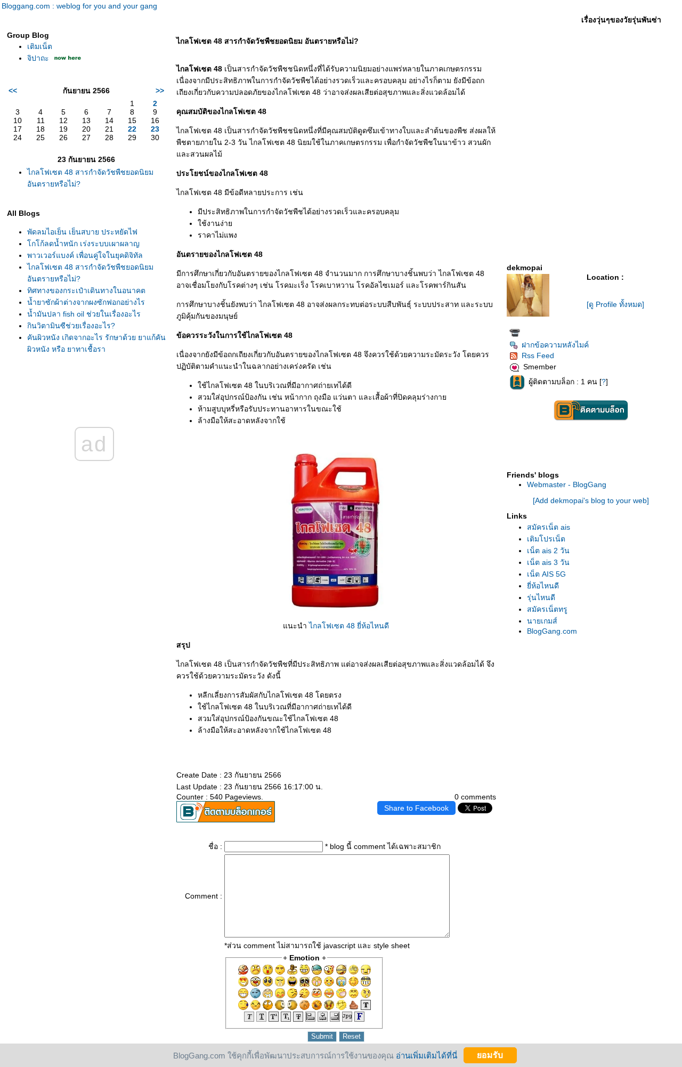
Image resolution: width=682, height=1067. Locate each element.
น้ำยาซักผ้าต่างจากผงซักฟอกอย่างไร (86, 302)
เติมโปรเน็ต (546, 539)
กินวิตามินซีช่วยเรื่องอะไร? (71, 325)
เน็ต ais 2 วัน (548, 550)
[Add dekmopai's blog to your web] (591, 500)
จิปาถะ (38, 58)
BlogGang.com (552, 631)
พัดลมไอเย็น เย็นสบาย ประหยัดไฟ (82, 232)
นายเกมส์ (542, 621)
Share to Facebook (416, 808)
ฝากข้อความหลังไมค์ (555, 345)
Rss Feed (538, 355)
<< (13, 90)
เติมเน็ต (39, 46)
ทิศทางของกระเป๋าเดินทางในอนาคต (86, 290)
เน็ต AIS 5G (546, 574)
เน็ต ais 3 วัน (548, 562)
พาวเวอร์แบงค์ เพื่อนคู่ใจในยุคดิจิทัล (85, 255)
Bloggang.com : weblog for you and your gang (79, 6)
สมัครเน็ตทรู (547, 609)
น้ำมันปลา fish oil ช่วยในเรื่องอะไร (84, 314)
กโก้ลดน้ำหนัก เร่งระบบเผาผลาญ (83, 243)
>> (160, 90)
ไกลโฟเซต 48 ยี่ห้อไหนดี (349, 625)
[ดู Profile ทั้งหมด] (615, 304)
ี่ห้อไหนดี (543, 585)
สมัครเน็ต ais (548, 527)
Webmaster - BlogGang (566, 484)
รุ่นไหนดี (541, 597)
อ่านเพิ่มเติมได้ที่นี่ (426, 1055)
